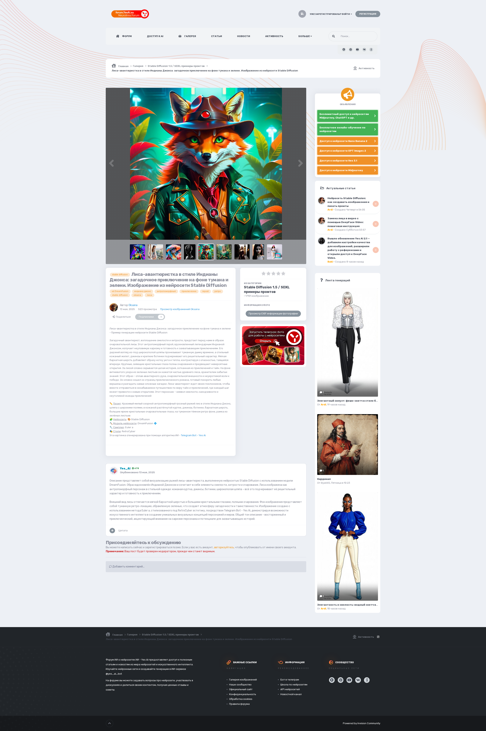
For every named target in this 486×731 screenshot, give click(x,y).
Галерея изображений (243, 679)
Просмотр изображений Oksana (180, 309)
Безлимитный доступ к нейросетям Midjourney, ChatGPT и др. (344, 116)
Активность (274, 36)
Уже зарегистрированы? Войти (330, 14)
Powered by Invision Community (361, 723)
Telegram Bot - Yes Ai (193, 435)
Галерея (190, 36)
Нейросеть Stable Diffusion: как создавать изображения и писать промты (348, 202)
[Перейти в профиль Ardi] (322, 201)
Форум (127, 36)
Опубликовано (137, 472)
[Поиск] (333, 36)
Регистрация (367, 14)
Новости (243, 36)
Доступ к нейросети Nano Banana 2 (343, 141)
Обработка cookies (240, 699)
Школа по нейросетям (293, 684)
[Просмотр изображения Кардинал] (347, 444)
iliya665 (325, 482)
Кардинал (324, 479)
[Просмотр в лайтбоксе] (206, 164)
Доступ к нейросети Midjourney (341, 170)
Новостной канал (291, 694)
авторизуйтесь (224, 547)
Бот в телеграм (289, 679)
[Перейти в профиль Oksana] (114, 307)
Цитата (123, 530)
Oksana (133, 305)
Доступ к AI (155, 36)
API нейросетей (290, 689)
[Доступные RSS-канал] (378, 636)
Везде (368, 36)
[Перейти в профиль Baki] (322, 241)
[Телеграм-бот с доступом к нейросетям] (273, 345)
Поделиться (123, 316)
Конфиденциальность (242, 694)
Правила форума (239, 704)
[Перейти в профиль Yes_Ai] (114, 471)
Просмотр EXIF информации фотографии (273, 313)
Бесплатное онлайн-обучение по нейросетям (342, 129)
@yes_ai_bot (114, 673)
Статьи (216, 36)
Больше (304, 36)
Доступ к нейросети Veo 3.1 (338, 160)
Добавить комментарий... (128, 566)
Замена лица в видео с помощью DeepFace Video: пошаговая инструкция (345, 222)
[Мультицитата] (112, 530)
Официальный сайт (240, 689)
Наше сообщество (240, 684)
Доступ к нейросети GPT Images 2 (343, 150)
